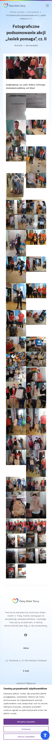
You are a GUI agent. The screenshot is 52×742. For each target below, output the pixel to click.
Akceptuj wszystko (26, 722)
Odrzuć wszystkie (26, 737)
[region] (26, 713)
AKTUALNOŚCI (32, 46)
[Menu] (47, 5)
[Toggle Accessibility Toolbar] (45, 735)
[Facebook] (25, 635)
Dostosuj (26, 729)
